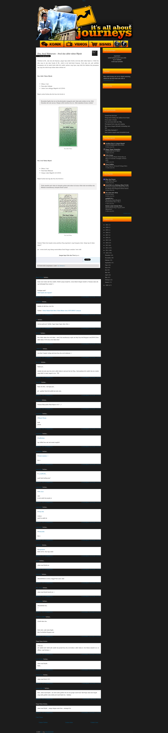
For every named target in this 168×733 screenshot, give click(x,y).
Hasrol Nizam (39, 277)
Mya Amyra (39, 588)
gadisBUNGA (109, 198)
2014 (107, 243)
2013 (107, 245)
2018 (107, 232)
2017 (107, 235)
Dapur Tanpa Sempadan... (113, 149)
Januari (107, 282)
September (108, 262)
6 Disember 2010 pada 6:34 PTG (91, 429)
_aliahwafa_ (39, 349)
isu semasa (61, 265)
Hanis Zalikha (109, 164)
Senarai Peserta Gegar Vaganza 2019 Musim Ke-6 (115, 208)
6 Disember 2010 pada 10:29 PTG (91, 612)
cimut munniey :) (43, 456)
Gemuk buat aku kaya (111, 115)
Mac (106, 277)
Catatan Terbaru (43, 722)
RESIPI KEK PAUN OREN (112, 151)
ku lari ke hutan (109, 194)
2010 (107, 253)
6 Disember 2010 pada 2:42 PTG (91, 328)
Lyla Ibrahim (39, 659)
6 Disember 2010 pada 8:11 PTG (91, 596)
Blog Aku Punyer (110, 179)
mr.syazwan (39, 601)
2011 (107, 250)
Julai (106, 267)
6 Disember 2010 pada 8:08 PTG (91, 583)
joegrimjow (39, 413)
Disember (108, 255)
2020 (107, 227)
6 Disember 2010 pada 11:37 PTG (91, 670)
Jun (106, 270)
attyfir (37, 561)
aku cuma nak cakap (111, 193)
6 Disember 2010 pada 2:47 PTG (91, 344)
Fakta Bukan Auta (62, 310)
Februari (107, 280)
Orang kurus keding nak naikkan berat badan (117, 118)
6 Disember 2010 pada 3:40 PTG (91, 377)
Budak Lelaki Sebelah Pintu (113, 206)
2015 (107, 240)
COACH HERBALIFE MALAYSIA (114, 145)
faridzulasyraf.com (108, 80)
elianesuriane (39, 675)
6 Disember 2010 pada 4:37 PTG (91, 395)
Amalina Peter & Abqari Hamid (115, 143)
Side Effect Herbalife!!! (111, 130)
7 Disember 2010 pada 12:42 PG (91, 683)
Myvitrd (38, 333)
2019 (107, 230)
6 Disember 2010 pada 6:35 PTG (91, 482)
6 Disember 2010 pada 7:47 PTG (91, 569)
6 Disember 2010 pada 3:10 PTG (91, 357)
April (106, 275)
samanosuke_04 (40, 688)
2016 (107, 237)
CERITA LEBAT (40, 617)
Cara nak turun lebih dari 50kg (113, 122)
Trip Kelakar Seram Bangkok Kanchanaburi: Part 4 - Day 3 (113, 201)
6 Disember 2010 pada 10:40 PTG (91, 654)
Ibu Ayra (38, 362)
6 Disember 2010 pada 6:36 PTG (91, 540)
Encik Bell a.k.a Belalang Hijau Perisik (117, 185)
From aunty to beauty (111, 120)
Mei (106, 272)
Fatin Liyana (109, 155)
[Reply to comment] (44, 297)
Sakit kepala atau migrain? (44, 292)
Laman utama (69, 722)
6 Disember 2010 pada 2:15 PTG (91, 315)
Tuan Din (38, 382)
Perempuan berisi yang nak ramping (115, 124)
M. (36, 319)
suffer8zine (39, 302)
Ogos (106, 265)
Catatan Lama (94, 722)
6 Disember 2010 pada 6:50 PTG (91, 556)
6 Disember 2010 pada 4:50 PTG (91, 409)
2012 (107, 248)
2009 (107, 285)
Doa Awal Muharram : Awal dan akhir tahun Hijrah (59, 53)
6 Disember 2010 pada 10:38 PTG (91, 636)
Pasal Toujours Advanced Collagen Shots (116, 166)
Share (84, 0)
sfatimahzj (39, 574)
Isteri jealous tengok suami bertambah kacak (117, 132)
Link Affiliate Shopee (111, 181)
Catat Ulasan (39, 717)
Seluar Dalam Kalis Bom (49, 310)
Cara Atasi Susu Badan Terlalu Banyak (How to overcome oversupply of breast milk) (115, 158)
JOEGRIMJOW (49, 732)
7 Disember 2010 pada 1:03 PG (91, 699)
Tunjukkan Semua (127, 213)
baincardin (39, 400)
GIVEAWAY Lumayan (74, 310)
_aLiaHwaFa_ (42, 474)
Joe (41, 732)
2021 (107, 225)
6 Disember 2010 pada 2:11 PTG (91, 297)
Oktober (107, 260)
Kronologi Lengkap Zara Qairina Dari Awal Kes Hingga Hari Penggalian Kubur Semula (117, 187)
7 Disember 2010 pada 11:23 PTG (91, 712)
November (108, 258)
